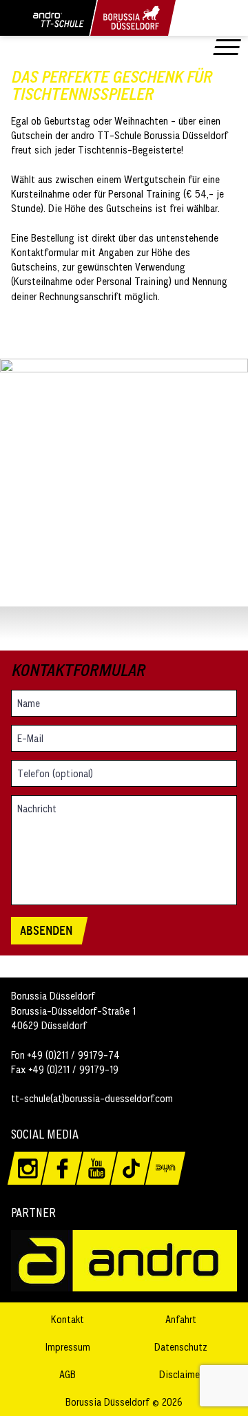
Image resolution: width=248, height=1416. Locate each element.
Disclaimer (181, 1374)
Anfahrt (180, 1319)
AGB (67, 1374)
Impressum (67, 1346)
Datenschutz (180, 1346)
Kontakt (67, 1319)
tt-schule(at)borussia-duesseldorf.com (92, 1098)
